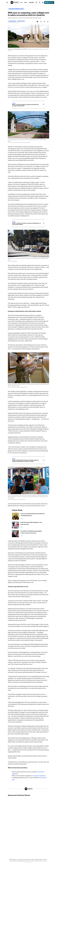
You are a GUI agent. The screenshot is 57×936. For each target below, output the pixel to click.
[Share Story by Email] (44, 21)
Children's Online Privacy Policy (41, 859)
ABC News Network (13, 859)
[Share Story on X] (41, 21)
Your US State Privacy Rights (28, 859)
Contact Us (45, 860)
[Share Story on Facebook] (37, 21)
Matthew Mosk (21, 21)
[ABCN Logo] (14, 2)
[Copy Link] (48, 21)
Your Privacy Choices (38, 860)
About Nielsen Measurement (22, 860)
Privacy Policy (20, 859)
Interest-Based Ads (13, 860)
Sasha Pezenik (12, 21)
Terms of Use (31, 860)
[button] (7, 2)
